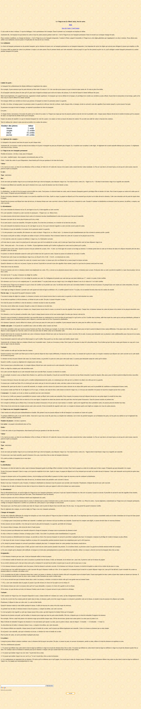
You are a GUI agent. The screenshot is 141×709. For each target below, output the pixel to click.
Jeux (70, 25)
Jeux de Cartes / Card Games (70, 28)
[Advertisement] (70, 67)
